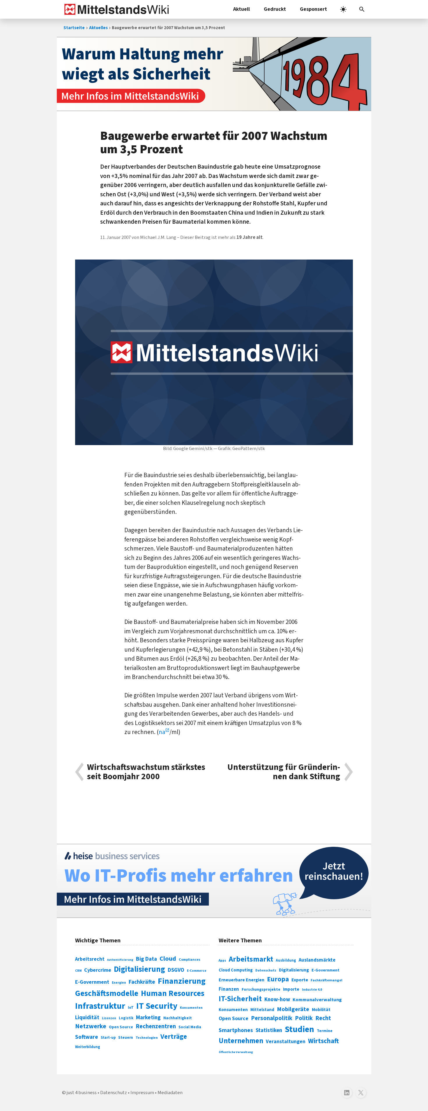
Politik (304, 1018)
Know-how (277, 999)
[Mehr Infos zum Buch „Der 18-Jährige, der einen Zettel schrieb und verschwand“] (214, 74)
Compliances (189, 959)
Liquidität (87, 1018)
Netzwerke (90, 1026)
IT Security (156, 1006)
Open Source (121, 1027)
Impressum (142, 1092)
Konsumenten (191, 1007)
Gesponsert (313, 9)
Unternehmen (241, 1041)
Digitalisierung (139, 969)
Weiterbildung (87, 1047)
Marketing (148, 1018)
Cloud (168, 958)
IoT (131, 1007)
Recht (323, 1018)
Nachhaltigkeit (177, 1018)
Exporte (299, 980)
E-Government (92, 982)
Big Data (146, 959)
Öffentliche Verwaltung (236, 1052)
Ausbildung (286, 960)
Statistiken (269, 1030)
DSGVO (176, 970)
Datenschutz (265, 970)
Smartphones (236, 1030)
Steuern (125, 1037)
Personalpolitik (271, 1018)
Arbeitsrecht (90, 959)
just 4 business (82, 1092)
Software (86, 1037)
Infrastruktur (100, 1006)
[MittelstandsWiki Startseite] (115, 9)
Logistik (126, 1018)
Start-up (108, 1037)
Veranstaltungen (285, 1041)
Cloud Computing (236, 970)
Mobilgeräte (293, 1009)
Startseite (74, 28)
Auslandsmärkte (317, 960)
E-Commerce (196, 971)
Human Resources (172, 993)
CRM (78, 971)
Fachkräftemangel (326, 980)
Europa (278, 979)
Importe (291, 989)
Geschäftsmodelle (106, 993)
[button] (362, 9)
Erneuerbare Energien (241, 980)
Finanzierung (182, 981)
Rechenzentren (156, 1026)
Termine (325, 1031)
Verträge (173, 1036)
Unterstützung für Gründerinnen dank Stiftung (283, 772)
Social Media (189, 1027)
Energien (119, 982)
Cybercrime (97, 970)
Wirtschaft (323, 1041)
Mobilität (321, 1009)
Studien (299, 1029)
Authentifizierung (120, 959)
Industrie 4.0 (312, 989)
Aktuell (241, 9)
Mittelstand (262, 1010)
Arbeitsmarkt (251, 959)
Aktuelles (98, 28)
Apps (222, 960)
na (162, 732)
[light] (343, 9)
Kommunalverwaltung (317, 999)
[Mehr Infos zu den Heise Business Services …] (214, 881)
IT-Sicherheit (240, 999)
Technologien (147, 1037)
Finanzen (229, 989)
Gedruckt (275, 9)
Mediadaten (170, 1092)
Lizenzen (109, 1018)
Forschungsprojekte (261, 989)
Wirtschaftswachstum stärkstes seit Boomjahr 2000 (146, 772)
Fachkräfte (142, 982)
